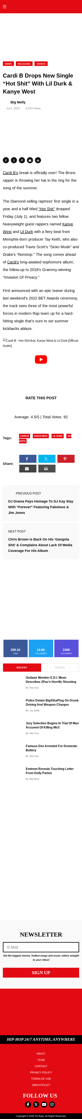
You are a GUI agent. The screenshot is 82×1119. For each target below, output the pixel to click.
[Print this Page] (38, 160)
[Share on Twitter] (14, 160)
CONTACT (41, 1066)
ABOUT (41, 1053)
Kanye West (41, 436)
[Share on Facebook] (6, 160)
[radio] (24, 407)
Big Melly (34, 779)
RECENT (22, 667)
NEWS (8, 64)
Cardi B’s (10, 173)
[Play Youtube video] (41, 359)
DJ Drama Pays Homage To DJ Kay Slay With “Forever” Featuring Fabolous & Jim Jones (40, 507)
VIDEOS (41, 64)
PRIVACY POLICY (41, 1072)
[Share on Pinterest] (22, 160)
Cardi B (24, 436)
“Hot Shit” (47, 209)
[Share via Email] (30, 160)
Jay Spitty (34, 710)
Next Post (17, 531)
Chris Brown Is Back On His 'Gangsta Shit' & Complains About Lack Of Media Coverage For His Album (40, 545)
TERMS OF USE (41, 1078)
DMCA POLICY (41, 1085)
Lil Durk (26, 232)
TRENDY (60, 667)
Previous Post (28, 493)
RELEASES (24, 64)
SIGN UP (41, 972)
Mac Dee (34, 687)
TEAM (41, 1059)
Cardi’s (13, 262)
